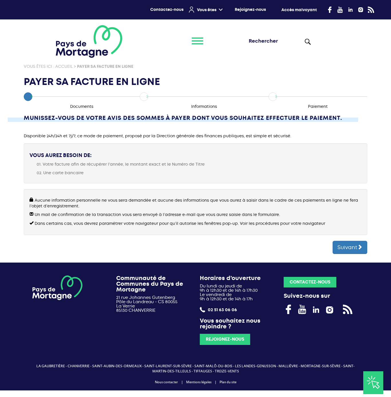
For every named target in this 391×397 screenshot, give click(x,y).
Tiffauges (202, 371)
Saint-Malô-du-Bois (213, 366)
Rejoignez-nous (250, 9)
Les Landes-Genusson (255, 366)
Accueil (64, 66)
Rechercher (307, 41)
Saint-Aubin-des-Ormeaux (117, 366)
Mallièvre (288, 366)
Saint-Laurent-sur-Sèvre (168, 366)
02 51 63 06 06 (222, 309)
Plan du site (228, 382)
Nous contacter (166, 382)
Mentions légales (199, 382)
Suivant (347, 247)
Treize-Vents (227, 371)
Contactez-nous (166, 9)
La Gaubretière (50, 366)
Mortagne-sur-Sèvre (321, 366)
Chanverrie (79, 366)
